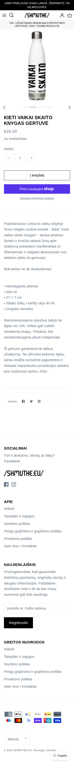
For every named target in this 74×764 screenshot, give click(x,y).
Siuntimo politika (17, 524)
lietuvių (13, 739)
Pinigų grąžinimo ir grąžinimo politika (33, 531)
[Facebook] (6, 484)
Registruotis (18, 623)
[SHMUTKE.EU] (37, 15)
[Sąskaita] (61, 15)
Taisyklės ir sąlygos (19, 516)
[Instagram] (13, 484)
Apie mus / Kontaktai (20, 546)
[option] (37, 66)
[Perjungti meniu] (4, 15)
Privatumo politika (18, 539)
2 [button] (33, 107)
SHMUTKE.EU (23, 750)
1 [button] (25, 107)
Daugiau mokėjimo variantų (37, 198)
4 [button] (49, 107)
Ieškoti (9, 509)
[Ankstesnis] (4, 107)
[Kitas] (69, 107)
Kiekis (8, 149)
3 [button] (41, 107)
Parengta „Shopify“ (45, 750)
